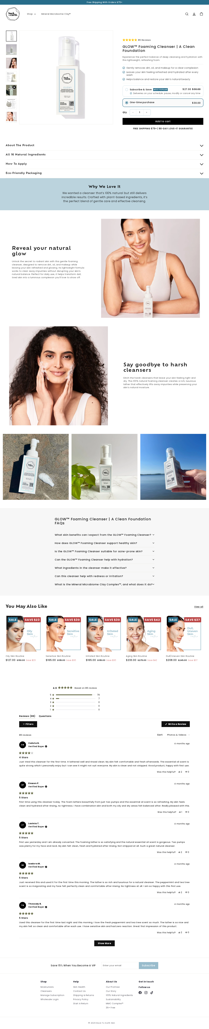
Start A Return (80, 1003)
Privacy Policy (80, 999)
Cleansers (46, 991)
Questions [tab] (45, 717)
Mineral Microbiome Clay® (56, 13)
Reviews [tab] (27, 717)
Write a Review (179, 724)
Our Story (111, 991)
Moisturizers (47, 987)
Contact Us (79, 991)
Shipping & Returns (83, 995)
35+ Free (110, 1007)
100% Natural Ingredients (119, 995)
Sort (160, 734)
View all (198, 606)
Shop (30, 13)
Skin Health (79, 987)
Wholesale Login (50, 999)
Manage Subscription (52, 995)
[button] (137, 40)
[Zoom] (66, 77)
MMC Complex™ (114, 1003)
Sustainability (113, 999)
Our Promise (113, 987)
